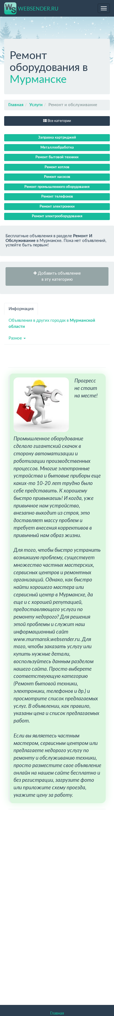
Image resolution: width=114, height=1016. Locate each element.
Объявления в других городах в (52, 323)
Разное (16, 338)
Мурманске (38, 79)
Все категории (59, 121)
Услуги (36, 105)
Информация (21, 309)
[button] (57, 276)
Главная (16, 105)
